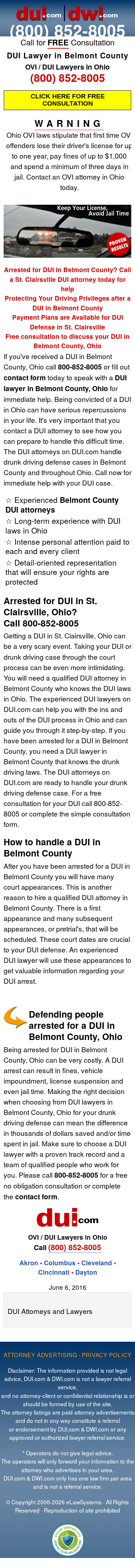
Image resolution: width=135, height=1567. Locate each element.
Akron (28, 1262)
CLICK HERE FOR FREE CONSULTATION (68, 100)
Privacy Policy (106, 1355)
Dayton (86, 1271)
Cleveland (96, 1262)
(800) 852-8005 (68, 30)
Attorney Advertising (40, 1355)
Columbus (60, 1262)
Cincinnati (53, 1271)
